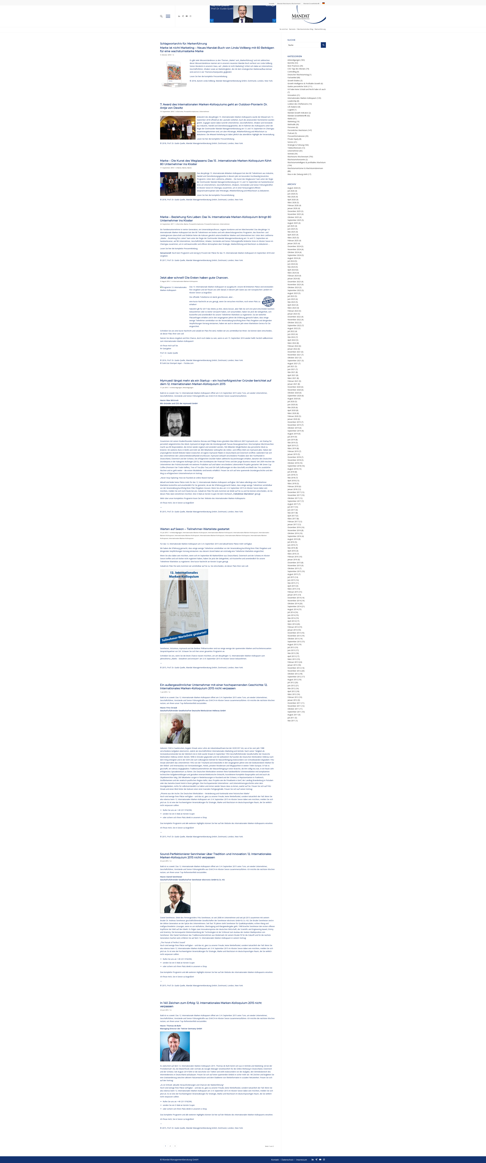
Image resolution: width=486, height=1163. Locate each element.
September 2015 (294, 571)
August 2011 (293, 714)
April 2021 (292, 375)
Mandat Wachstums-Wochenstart (288, 3)
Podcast (291, 133)
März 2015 (292, 589)
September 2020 (294, 395)
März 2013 (292, 659)
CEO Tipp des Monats (296, 69)
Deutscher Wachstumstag (298, 74)
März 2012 (292, 694)
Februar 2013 (293, 662)
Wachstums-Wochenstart (298, 156)
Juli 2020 (291, 401)
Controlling (292, 71)
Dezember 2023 (294, 281)
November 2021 (294, 354)
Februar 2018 (293, 486)
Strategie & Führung (296, 145)
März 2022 (292, 343)
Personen (291, 127)
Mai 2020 (291, 407)
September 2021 (294, 360)
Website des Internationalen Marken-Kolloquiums (225, 498)
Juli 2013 (291, 647)
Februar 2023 (293, 311)
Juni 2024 (291, 264)
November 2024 (294, 249)
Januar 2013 (292, 665)
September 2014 (294, 606)
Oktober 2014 (293, 603)
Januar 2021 (292, 384)
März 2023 (292, 308)
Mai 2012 (291, 688)
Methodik (291, 124)
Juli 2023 (291, 296)
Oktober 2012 (293, 674)
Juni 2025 (291, 229)
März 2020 (292, 413)
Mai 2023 (291, 302)
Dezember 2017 (294, 492)
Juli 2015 (291, 577)
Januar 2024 (292, 278)
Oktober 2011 (293, 709)
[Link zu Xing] (183, 16)
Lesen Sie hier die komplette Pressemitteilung (178, 248)
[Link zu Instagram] (190, 16)
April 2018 (292, 480)
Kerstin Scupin (210, 494)
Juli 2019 (291, 436)
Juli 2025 (291, 226)
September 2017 (294, 501)
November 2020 (294, 390)
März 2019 (292, 448)
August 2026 (293, 188)
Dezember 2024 (294, 246)
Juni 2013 (291, 650)
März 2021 (292, 378)
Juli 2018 (291, 472)
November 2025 (294, 214)
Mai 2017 (291, 513)
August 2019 (293, 433)
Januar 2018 (292, 489)
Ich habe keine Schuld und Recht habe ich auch (307, 89)
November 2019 (294, 425)
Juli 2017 (291, 507)
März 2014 (292, 624)
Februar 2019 (293, 451)
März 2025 (292, 237)
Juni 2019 (291, 439)
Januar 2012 (292, 700)
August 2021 (293, 363)
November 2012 (294, 671)
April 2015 (292, 586)
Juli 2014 (291, 612)
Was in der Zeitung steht (298, 174)
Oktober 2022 (293, 322)
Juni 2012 (291, 685)
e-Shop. (204, 817)
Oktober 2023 (293, 287)
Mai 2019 (291, 442)
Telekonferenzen (294, 148)
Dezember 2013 (294, 633)
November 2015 (294, 565)
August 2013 (293, 644)
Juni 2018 (291, 475)
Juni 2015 (291, 580)
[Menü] (168, 16)
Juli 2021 (291, 366)
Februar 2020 (293, 416)
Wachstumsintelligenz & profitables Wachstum (307, 162)
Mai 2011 (291, 720)
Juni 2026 (291, 194)
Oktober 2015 (293, 568)
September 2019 (294, 431)
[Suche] (161, 16)
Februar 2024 (293, 275)
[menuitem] (272, 3)
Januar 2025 (292, 243)
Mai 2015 (291, 583)
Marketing (292, 121)
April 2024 (292, 270)
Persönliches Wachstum (297, 130)
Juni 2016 (291, 545)
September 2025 (294, 220)
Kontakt (271, 3)
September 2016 (294, 536)
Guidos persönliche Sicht (298, 86)
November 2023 (294, 284)
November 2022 (294, 319)
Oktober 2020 (293, 393)
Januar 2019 (292, 454)
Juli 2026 (291, 191)
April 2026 (292, 199)
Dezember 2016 (294, 527)
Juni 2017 (291, 510)
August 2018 (293, 469)
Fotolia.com (189, 363)
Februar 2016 (293, 556)
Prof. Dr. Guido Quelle (176, 143)
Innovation (292, 95)
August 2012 (293, 679)
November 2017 (294, 495)
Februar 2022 (293, 346)
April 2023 (292, 305)
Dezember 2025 (294, 211)
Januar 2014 (292, 630)
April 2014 (292, 621)
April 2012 (292, 691)
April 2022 (292, 340)
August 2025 (293, 223)
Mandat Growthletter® (311, 3)
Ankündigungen (176, 387)
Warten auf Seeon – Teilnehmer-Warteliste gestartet (194, 529)
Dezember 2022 (294, 316)
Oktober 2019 (293, 428)
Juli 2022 (291, 331)
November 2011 (294, 706)
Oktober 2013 (293, 638)
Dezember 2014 (294, 597)
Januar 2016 (292, 559)
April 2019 (292, 445)
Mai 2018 (291, 477)
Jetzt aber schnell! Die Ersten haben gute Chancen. (194, 277)
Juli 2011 (291, 717)
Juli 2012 (291, 682)
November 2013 (294, 635)
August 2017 (293, 504)
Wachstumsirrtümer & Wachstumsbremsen (305, 168)
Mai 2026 (291, 196)
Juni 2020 (291, 404)
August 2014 (293, 609)
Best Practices (293, 66)
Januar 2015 (292, 595)
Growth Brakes (294, 80)
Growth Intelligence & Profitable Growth (304, 83)
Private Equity (293, 139)
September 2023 (294, 290)
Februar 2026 (293, 205)
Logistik (291, 109)
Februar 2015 (293, 592)
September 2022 (294, 325)
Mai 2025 (291, 232)
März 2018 (292, 483)
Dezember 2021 (294, 352)
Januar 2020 (292, 419)
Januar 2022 (292, 349)
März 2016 (292, 553)
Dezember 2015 (294, 562)
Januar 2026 (292, 208)
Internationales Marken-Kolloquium (185, 281)
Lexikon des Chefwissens (298, 104)
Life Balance (293, 107)
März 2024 (292, 272)
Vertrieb (291, 153)
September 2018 (294, 466)
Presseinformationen (191, 111)
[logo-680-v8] (302, 16)
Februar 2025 (293, 240)
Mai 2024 (291, 267)
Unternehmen (204, 111)
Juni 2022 (291, 334)
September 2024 (294, 255)
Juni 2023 (291, 299)
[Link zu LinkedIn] (179, 16)
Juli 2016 (291, 542)
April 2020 (292, 410)
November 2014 (294, 600)
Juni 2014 (291, 615)
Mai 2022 (291, 337)
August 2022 (293, 328)
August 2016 (293, 539)
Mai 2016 (291, 548)
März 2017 (292, 518)
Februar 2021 (293, 381)
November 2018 (294, 460)
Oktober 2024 (293, 252)
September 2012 (294, 676)
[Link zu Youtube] (187, 16)
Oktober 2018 (293, 463)
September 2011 (294, 712)
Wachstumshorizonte (296, 159)
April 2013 (292, 656)
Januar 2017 (292, 524)
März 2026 (292, 202)
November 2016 (294, 530)
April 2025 (292, 234)
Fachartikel (292, 77)
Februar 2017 (293, 521)
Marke (179, 168)
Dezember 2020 (294, 387)
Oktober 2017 (293, 498)
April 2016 (292, 551)
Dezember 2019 (294, 422)
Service (290, 142)
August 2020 (293, 398)
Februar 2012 (293, 697)
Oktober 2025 (293, 217)
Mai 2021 (291, 372)
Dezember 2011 (294, 703)
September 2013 (294, 641)
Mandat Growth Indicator (298, 113)
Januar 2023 (292, 314)
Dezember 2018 (294, 457)
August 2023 (293, 293)
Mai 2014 (291, 618)
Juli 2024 (291, 261)
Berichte (180, 111)
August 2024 (293, 258)
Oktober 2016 (293, 533)
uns (172, 656)
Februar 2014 (293, 627)
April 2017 (292, 515)
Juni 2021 (291, 369)
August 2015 (293, 574)
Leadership (292, 101)
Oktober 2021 (293, 357)
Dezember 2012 (294, 668)
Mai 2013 (291, 653)
